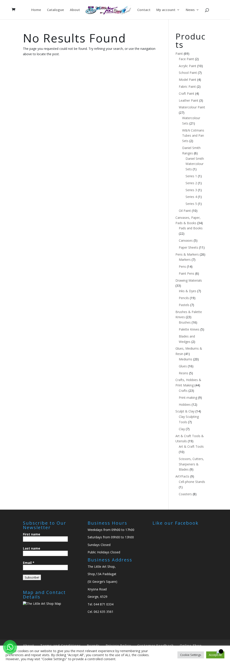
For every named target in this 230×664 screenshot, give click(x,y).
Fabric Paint (187, 86)
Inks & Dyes (187, 291)
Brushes (185, 322)
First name (31, 534)
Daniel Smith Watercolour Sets (195, 163)
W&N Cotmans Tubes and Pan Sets (193, 135)
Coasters (185, 494)
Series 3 (191, 190)
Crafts (183, 390)
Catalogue (55, 10)
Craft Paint (186, 93)
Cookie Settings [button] (190, 655)
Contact (143, 10)
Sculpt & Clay (185, 411)
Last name (31, 548)
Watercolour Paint (192, 107)
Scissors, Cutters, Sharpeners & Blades (191, 464)
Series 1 (191, 176)
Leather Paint (188, 100)
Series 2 (191, 183)
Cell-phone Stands (192, 482)
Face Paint (186, 59)
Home (36, 10)
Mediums (185, 359)
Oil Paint (185, 210)
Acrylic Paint (187, 66)
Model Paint (187, 79)
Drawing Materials (188, 280)
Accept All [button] (215, 655)
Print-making (188, 397)
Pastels (184, 305)
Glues (183, 366)
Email (28, 563)
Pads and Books (191, 228)
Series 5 (191, 204)
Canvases (186, 240)
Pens (182, 266)
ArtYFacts (182, 476)
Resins (183, 373)
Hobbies (185, 404)
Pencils (184, 298)
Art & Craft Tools (191, 446)
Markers (185, 259)
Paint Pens (186, 273)
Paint (179, 53)
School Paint (188, 72)
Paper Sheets (188, 247)
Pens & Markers (187, 254)
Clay (182, 429)
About (75, 10)
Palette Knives (189, 329)
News (190, 10)
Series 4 (191, 197)
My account (165, 10)
